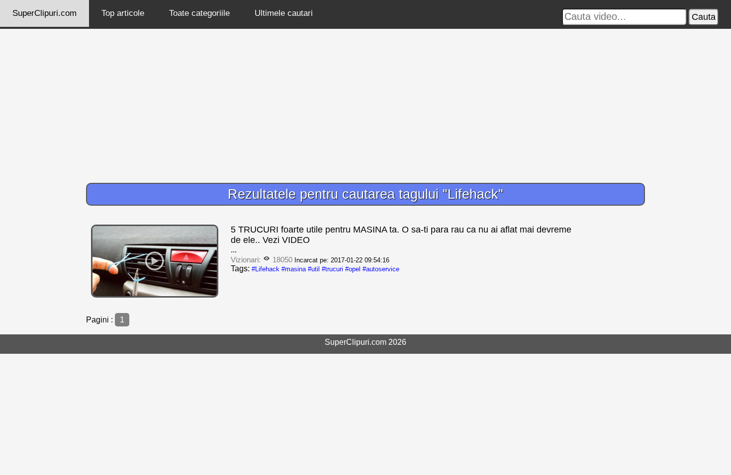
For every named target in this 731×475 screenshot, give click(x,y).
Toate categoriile (199, 13)
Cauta (704, 17)
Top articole (122, 13)
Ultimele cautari (284, 13)
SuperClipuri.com (44, 13)
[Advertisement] (365, 103)
